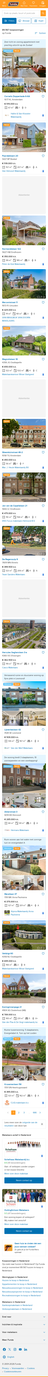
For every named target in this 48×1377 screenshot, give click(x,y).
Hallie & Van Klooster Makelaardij (20, 115)
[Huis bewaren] (43, 96)
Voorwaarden (18, 1368)
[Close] (42, 1124)
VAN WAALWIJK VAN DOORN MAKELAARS (16, 319)
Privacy (5, 1368)
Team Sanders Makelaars (13, 574)
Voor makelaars (9, 1332)
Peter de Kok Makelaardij (13, 264)
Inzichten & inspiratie (12, 1324)
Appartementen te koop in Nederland (19, 1284)
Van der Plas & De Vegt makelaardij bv (20, 1022)
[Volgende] (40, 1112)
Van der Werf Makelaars (22, 748)
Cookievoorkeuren (12, 1371)
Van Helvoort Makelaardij (13, 171)
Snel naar (6, 1316)
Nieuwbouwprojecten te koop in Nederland (22, 1291)
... (29, 1112)
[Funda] (13, 4)
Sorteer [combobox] (42, 33)
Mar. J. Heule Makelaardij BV (15, 467)
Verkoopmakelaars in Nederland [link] (17, 1309)
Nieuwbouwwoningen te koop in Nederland (22, 1288)
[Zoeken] (43, 13)
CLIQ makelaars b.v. (20, 1102)
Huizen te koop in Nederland (15, 1280)
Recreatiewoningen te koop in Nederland (21, 1295)
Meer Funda (8, 1340)
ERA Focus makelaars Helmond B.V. (18, 521)
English (10, 1357)
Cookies (31, 1368)
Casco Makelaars (10, 667)
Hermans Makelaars (20, 830)
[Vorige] (8, 1112)
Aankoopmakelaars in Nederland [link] (17, 1305)
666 (35, 1112)
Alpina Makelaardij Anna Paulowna (22, 913)
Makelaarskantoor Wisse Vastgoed (18, 374)
